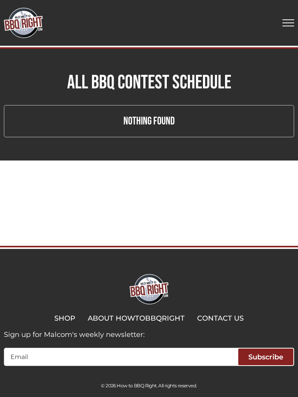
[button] (288, 23)
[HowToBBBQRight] (23, 23)
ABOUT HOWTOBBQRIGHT (136, 318)
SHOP (64, 318)
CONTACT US (220, 318)
